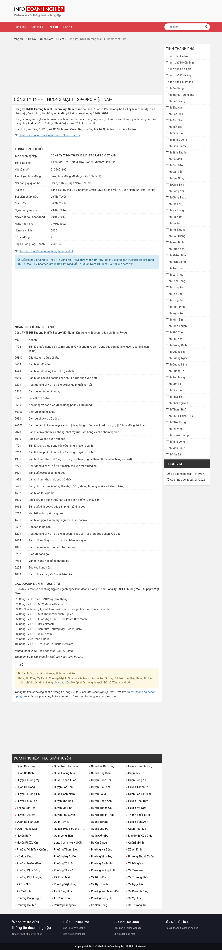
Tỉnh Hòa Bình (175, 242)
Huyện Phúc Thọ (26, 801)
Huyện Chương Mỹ (27, 780)
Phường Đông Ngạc (28, 898)
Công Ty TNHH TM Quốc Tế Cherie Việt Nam (46, 644)
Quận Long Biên (100, 773)
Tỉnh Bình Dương (176, 139)
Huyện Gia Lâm (99, 787)
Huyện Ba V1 (24, 835)
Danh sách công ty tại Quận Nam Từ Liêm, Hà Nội (49, 135)
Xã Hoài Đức (23, 856)
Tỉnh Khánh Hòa (176, 255)
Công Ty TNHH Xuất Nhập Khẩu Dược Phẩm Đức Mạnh (53, 619)
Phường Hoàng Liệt (102, 870)
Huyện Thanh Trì (137, 787)
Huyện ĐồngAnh (137, 821)
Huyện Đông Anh (100, 801)
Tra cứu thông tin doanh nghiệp (181, 928)
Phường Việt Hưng (64, 884)
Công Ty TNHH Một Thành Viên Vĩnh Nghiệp (46, 614)
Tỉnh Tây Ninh (174, 390)
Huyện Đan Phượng (139, 766)
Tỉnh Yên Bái (174, 454)
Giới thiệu (37, 26)
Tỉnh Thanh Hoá (176, 409)
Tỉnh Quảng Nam (176, 351)
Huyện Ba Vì (97, 794)
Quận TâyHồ (60, 821)
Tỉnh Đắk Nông (175, 178)
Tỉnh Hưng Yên (175, 249)
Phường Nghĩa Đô (64, 856)
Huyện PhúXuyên (26, 842)
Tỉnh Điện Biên (175, 184)
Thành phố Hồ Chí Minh (180, 62)
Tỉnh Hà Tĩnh (174, 223)
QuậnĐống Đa (98, 828)
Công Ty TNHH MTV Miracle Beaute (41, 604)
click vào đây (62, 682)
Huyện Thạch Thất (101, 814)
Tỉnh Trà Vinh (174, 428)
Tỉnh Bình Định (175, 133)
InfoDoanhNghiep (114, 946)
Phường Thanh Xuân (140, 856)
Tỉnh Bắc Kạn (174, 107)
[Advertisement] (87, 68)
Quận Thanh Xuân (64, 780)
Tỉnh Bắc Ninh (174, 120)
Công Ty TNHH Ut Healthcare (36, 624)
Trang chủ (20, 26)
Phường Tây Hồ (62, 870)
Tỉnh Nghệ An (174, 313)
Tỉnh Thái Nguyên (177, 403)
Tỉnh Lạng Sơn (175, 287)
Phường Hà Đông (100, 849)
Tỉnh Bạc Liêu (174, 114)
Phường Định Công (27, 870)
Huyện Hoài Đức (137, 801)
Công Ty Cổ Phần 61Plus (34, 639)
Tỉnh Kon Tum (174, 268)
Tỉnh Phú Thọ (174, 332)
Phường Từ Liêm (63, 863)
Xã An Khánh (135, 849)
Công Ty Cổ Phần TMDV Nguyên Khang (43, 599)
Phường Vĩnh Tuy (100, 856)
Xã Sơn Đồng (98, 905)
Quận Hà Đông (25, 787)
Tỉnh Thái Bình (175, 396)
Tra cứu (53, 26)
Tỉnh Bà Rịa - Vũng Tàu (180, 94)
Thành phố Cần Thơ (178, 69)
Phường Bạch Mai (101, 863)
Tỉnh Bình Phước (176, 146)
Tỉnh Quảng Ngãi (176, 358)
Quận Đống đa (136, 780)
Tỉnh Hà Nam (174, 216)
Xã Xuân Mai (61, 877)
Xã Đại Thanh (98, 884)
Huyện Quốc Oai (100, 780)
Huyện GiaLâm (99, 842)
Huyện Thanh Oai (100, 808)
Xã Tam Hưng (135, 870)
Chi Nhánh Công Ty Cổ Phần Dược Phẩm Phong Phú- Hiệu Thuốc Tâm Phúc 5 (66, 609)
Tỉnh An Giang (175, 88)
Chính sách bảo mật (124, 934)
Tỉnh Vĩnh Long (175, 441)
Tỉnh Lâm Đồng (175, 281)
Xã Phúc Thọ (61, 898)
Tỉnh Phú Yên (174, 339)
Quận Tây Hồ (135, 773)
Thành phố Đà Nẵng (178, 75)
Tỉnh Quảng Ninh (176, 364)
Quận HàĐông (98, 821)
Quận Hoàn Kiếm (63, 794)
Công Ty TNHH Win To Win (35, 634)
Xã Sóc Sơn (23, 884)
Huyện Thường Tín (27, 794)
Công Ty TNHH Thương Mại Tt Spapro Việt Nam (67, 260)
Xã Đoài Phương (137, 891)
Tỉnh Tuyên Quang (177, 435)
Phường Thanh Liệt (65, 849)
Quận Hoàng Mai (63, 773)
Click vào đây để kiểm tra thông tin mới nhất (46, 251)
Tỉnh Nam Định (175, 306)
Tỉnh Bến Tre (174, 126)
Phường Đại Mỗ (25, 905)
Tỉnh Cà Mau (174, 159)
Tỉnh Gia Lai (173, 204)
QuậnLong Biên (62, 835)
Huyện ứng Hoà (62, 801)
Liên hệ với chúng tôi (74, 934)
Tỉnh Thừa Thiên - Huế (180, 416)
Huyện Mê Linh (62, 808)
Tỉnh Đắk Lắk (174, 171)
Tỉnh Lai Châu (174, 274)
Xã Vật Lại (133, 898)
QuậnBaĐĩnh (135, 842)
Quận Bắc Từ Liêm (138, 794)
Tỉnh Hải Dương (176, 229)
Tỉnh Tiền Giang (176, 422)
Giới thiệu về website (74, 928)
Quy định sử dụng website (127, 928)
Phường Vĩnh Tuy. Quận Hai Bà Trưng (32, 849)
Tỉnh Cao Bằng (175, 165)
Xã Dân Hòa (97, 877)
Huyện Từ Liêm (25, 814)
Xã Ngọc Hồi (134, 884)
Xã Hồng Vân (135, 863)
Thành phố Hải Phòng (179, 82)
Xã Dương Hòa (62, 891)
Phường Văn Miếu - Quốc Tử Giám (106, 891)
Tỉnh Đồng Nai (175, 191)
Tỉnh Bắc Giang (175, 101)
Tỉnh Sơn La (173, 383)
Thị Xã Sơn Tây (25, 808)
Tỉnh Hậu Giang (175, 236)
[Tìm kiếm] (206, 26)
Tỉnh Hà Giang (175, 210)
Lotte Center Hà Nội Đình (68, 842)
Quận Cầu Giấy (25, 766)
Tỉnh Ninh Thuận (176, 326)
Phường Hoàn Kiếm (28, 863)
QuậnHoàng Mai (26, 828)
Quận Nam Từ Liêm (65, 766)
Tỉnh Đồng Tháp (176, 197)
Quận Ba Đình (24, 773)
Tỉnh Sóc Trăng (175, 377)
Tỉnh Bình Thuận (176, 152)
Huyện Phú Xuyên (64, 814)
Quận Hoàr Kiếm (137, 828)
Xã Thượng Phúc (137, 877)
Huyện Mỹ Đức (136, 808)
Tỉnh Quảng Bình (176, 345)
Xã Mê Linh (23, 891)
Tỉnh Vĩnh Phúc (175, 448)
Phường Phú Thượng (28, 877)
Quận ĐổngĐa (98, 835)
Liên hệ (67, 26)
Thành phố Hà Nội (138, 814)
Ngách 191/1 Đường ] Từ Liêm (69, 828)
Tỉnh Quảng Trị (175, 371)
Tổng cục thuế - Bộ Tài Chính (55, 651)
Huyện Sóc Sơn (62, 787)
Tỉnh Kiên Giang (176, 261)
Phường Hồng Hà (100, 898)
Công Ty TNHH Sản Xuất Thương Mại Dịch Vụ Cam (50, 629)
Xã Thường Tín (136, 905)
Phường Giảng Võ (64, 905)
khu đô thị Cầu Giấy (139, 835)
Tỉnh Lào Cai (174, 294)
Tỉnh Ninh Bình (175, 319)
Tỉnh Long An (174, 300)
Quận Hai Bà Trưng (101, 766)
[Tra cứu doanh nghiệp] (39, 10)
